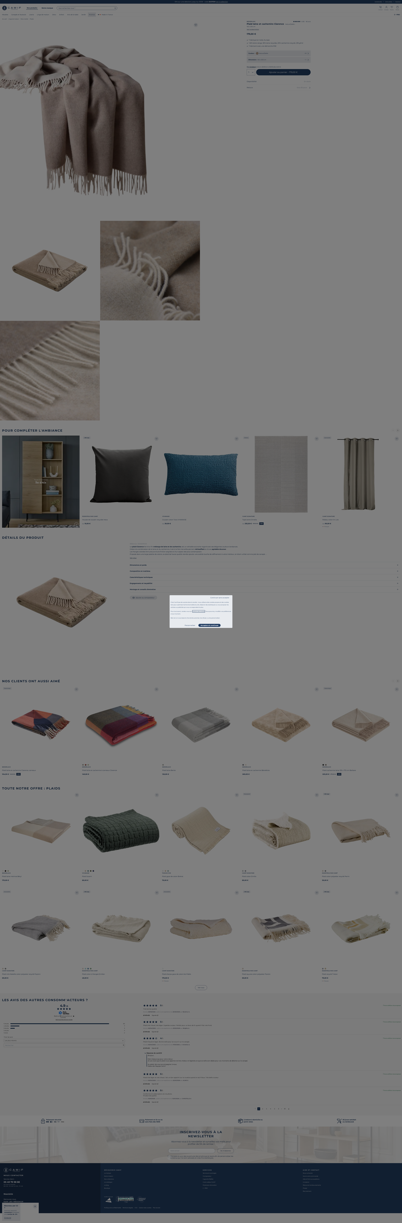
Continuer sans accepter (219, 598)
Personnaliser (190, 625)
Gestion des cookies (198, 611)
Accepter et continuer (209, 625)
